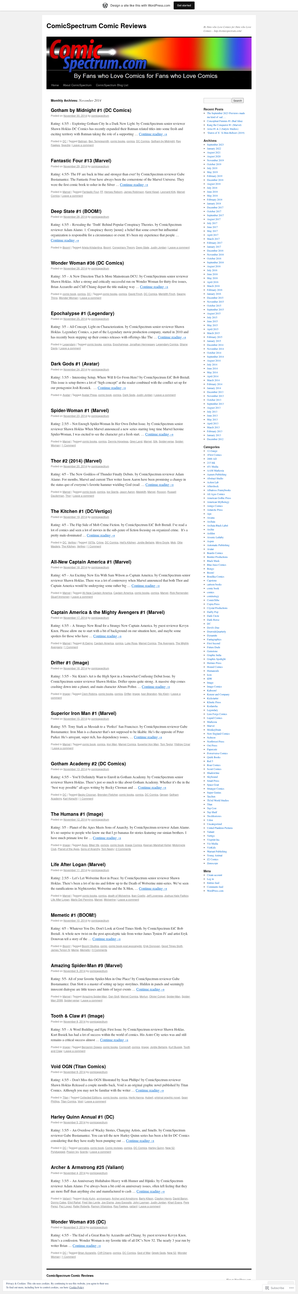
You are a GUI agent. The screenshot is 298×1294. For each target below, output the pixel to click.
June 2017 (212, 227)
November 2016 (215, 254)
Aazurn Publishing (216, 474)
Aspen (210, 541)
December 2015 (215, 297)
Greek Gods (159, 1253)
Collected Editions (91, 1097)
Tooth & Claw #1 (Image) (77, 1015)
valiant (133, 1206)
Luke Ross (131, 643)
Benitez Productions (217, 557)
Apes (85, 845)
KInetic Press (214, 702)
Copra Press (213, 604)
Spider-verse (166, 441)
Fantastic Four (90, 192)
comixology (213, 596)
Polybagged (58, 1151)
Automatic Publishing (218, 545)
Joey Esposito (123, 1202)
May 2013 (212, 419)
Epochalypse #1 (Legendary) (82, 313)
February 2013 (214, 431)
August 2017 (214, 219)
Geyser (164, 794)
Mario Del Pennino (82, 899)
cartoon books (214, 584)
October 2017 (214, 211)
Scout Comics (214, 769)
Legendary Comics (167, 344)
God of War (143, 1253)
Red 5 (210, 761)
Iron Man (112, 744)
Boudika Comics (215, 576)
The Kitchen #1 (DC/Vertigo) (81, 511)
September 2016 (215, 262)
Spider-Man (173, 996)
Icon (209, 674)
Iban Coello (138, 895)
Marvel (67, 192)
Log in (210, 879)
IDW (209, 678)
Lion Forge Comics (217, 714)
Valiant (67, 1198)
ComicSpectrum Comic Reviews (96, 25)
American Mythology (218, 502)
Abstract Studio (215, 478)
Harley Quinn (156, 1148)
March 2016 (213, 286)
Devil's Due (213, 627)
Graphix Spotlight (216, 659)
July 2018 (212, 187)
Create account (214, 875)
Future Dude (213, 647)
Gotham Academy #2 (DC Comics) (88, 763)
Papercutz (212, 749)
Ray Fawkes (120, 1206)
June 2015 (212, 321)
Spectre (65, 145)
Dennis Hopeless (118, 441)
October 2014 (214, 352)
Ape (209, 513)
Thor (68, 495)
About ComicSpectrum (77, 85)
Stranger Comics (215, 788)
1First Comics (214, 454)
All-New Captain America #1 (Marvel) (91, 561)
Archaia (211, 521)
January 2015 (214, 341)
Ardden (211, 533)
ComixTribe (213, 600)
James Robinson (134, 192)
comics (131, 141)
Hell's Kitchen (128, 542)
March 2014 (213, 380)
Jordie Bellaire (145, 542)
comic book (69, 294)
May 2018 (212, 195)
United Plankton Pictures (220, 828)
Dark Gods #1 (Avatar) (75, 363)
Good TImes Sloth (172, 946)
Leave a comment (83, 145)
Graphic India (214, 655)
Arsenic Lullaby (215, 537)
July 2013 (212, 411)
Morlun (144, 996)
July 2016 (212, 270)
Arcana (210, 517)
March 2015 (213, 333)
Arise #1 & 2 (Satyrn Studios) (222, 128)
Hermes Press (214, 663)
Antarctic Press (215, 509)
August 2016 (214, 266)
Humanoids (213, 670)
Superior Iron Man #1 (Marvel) (83, 713)
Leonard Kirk (168, 192)
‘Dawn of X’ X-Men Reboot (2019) (226, 132)
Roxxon (161, 492)
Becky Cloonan (87, 794)
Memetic (85, 950)
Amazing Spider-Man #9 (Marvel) (86, 965)
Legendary (69, 344)
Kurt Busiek (175, 1047)
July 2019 (212, 168)
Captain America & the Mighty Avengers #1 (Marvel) (108, 612)
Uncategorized (214, 824)
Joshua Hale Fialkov (176, 895)
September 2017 (215, 215)
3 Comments (99, 950)
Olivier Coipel (157, 996)
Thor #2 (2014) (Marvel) (76, 460)
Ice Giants (112, 492)
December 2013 (215, 392)
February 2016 (214, 289)
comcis (105, 845)
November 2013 (215, 396)
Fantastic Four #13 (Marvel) (81, 160)
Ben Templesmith (99, 141)
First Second (213, 643)
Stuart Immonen (60, 596)
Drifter (127, 694)
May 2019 (212, 172)
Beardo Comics (215, 553)
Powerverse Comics (217, 753)
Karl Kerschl (70, 798)
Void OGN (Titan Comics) (78, 1066)
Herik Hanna (136, 1097)
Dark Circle (213, 615)
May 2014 (212, 372)
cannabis (83, 1148)
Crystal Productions (217, 608)
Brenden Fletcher (108, 794)
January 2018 (214, 203)
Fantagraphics (214, 639)
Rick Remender (179, 593)
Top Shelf (212, 812)
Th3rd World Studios (218, 800)
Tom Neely (107, 849)
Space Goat (213, 784)
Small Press (213, 780)
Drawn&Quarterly (216, 631)
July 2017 (212, 223)
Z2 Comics (212, 859)
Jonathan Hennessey (142, 344)
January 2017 (214, 246)
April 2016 (212, 282)
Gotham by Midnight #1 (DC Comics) (91, 110)
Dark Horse (213, 619)
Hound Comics (215, 666)
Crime (100, 542)
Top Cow (212, 808)
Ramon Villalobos (101, 1206)
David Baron (180, 1198)
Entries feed (213, 882)
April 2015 (212, 329)
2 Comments (123, 849)
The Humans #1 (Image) (77, 814)
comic (103, 946)
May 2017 (212, 231)
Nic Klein (163, 694)
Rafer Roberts (81, 1206)
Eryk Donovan (151, 946)
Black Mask (213, 560)
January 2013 (214, 435)
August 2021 (214, 152)
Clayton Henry (163, 1198)
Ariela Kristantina (92, 247)
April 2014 (212, 376)
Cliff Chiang (104, 1253)
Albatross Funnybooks (219, 490)
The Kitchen (69, 546)
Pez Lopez (65, 1206)
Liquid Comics (214, 718)
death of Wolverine (119, 895)
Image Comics (133, 845)
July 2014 (212, 364)
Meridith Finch (167, 294)
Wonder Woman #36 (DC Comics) (87, 262)
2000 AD (212, 458)
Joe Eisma (107, 1202)
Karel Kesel (152, 192)
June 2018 (212, 191)
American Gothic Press (219, 498)
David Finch (135, 294)
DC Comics (143, 141)
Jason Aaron (127, 492)
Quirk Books (214, 757)
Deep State (142, 247)
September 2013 (215, 403)
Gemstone (212, 651)
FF (101, 192)
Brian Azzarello (87, 1253)
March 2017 (213, 238)
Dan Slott (113, 996)
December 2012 (215, 439)
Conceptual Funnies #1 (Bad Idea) (225, 121)
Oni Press (212, 745)
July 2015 (212, 317)
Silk (155, 441)
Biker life (94, 845)
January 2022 (214, 148)
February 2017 (214, 242)
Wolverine (110, 899)
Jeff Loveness (155, 895)
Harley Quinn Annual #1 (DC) (82, 1116)
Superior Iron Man (148, 744)
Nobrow (211, 737)
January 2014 (214, 388)
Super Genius (214, 792)
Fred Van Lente (91, 1202)
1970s (91, 542)
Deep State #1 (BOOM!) (76, 211)
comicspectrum (100, 115)
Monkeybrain (214, 729)
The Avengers (166, 643)
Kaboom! (212, 690)
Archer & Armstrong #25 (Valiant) (87, 1167)
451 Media (212, 466)
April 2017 (212, 235)
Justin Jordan (158, 247)
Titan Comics (68, 1101)
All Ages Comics (216, 494)
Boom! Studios (90, 946)
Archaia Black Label (217, 525)
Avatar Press (89, 395)
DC (65, 141)
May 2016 (212, 278)
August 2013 (214, 407)
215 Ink (211, 462)
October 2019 (214, 164)
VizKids (211, 847)
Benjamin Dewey (92, 1047)
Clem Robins (89, 694)
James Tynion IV (60, 950)
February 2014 (214, 384)
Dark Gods (129, 395)
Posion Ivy (73, 1151)
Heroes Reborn (113, 192)
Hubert (149, 1097)
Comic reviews (114, 1148)
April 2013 (212, 423)
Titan (66, 1097)
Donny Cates (58, 1202)
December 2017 (215, 207)
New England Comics (218, 733)
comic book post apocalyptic (125, 946)
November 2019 (215, 160)
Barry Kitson (146, 1198)
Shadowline (213, 773)
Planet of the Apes (68, 849)
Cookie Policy (76, 1287)
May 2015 (212, 325)
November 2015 (215, 301)
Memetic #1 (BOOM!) (73, 915)
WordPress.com (215, 890)
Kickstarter (212, 698)
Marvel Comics (147, 643)
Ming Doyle (162, 542)
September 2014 (215, 356)
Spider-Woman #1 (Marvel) (80, 410)
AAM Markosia (215, 470)
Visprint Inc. (213, 839)
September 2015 (215, 309)
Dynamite (212, 635)
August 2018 (214, 183)
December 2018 (215, 180)
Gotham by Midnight (163, 141)
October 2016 (214, 258)
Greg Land (136, 441)
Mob (173, 542)
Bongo (210, 568)
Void (80, 1101)
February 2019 (214, 176)
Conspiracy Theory (123, 247)
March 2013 (213, 427)
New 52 (170, 1148)
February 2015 (214, 337)
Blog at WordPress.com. (239, 1279)
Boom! (66, 247)
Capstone (212, 580)
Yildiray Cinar (182, 744)
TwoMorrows (214, 816)
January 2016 (214, 293)
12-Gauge (212, 450)
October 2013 (214, 399)
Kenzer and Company (218, 694)
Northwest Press (215, 741)
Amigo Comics (215, 505)
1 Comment (69, 445)
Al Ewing (87, 643)
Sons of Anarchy (90, 849)
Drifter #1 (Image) (70, 662)
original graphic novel (167, 1097)
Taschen (211, 796)
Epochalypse (120, 344)
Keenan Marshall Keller (157, 845)
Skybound (212, 776)
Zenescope (212, 863)
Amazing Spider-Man (94, 996)
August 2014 (214, 360)
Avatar (66, 395)
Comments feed (215, 886)
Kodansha (212, 706)
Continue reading (153, 134)
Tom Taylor (166, 744)
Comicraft (124, 1047)
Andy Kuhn (88, 1198)
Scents (84, 1151)
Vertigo (72, 542)
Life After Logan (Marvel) (78, 864)
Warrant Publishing (217, 851)
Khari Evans (175, 1202)
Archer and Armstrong (125, 1198)
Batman (82, 141)
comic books (117, 141)
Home (55, 85)
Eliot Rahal (74, 1202)
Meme (75, 950)
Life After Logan (60, 899)
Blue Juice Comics (216, 564)
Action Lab (213, 482)
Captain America (123, 593)
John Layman (141, 1202)
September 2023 (215, 144)
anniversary (103, 1198)
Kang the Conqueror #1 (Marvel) (224, 125)
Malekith (141, 492)
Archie (210, 529)
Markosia (212, 721)
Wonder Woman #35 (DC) (78, 1221)
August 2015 (214, 313)
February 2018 (214, 199)
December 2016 (215, 250)
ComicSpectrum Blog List (112, 85)
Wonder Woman (68, 298)
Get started (184, 5)
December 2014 (215, 344)
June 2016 (212, 274)
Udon (210, 820)
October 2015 (214, 305)
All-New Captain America (97, 593)
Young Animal (214, 855)
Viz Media (212, 843)
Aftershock (213, 486)
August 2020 (214, 156)
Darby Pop (212, 612)
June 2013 (212, 415)
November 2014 (215, 348)
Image (66, 694)
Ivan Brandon (149, 694)
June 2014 (212, 368)
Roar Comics (214, 765)
